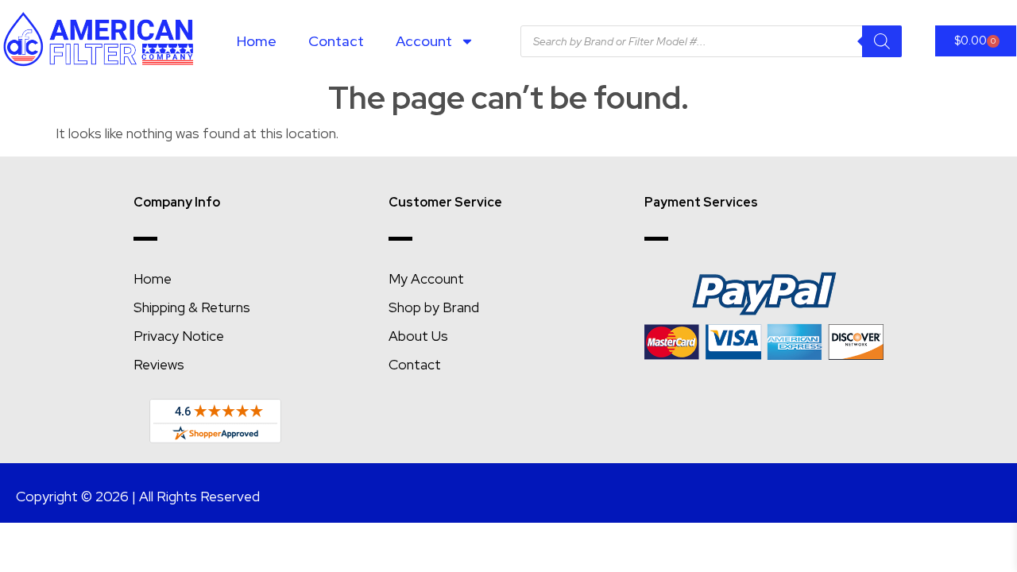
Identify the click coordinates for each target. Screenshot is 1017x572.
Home (256, 41)
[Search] (882, 41)
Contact (336, 41)
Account (424, 41)
